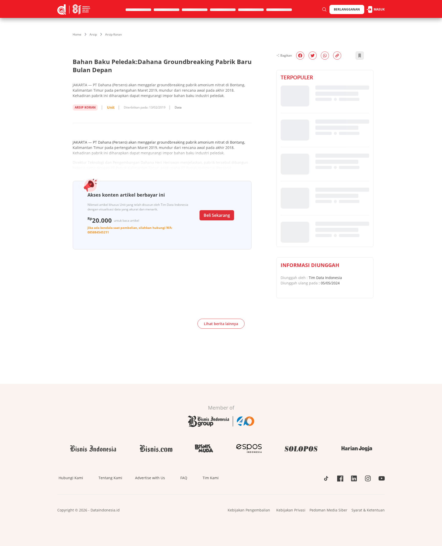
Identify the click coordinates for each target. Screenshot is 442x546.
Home (77, 34)
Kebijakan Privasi (290, 510)
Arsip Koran (113, 34)
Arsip (93, 34)
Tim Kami (211, 477)
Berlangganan (347, 9)
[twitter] (312, 55)
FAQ (183, 477)
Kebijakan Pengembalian (249, 510)
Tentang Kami (110, 477)
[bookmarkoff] (360, 55)
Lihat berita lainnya (221, 323)
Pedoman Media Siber (328, 510)
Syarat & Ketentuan (368, 510)
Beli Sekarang (217, 215)
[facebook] (300, 55)
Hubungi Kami (71, 477)
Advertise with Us (150, 477)
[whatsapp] (325, 55)
